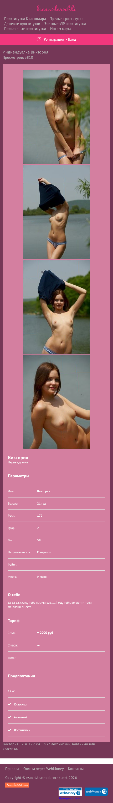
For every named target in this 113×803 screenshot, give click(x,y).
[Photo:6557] (56, 402)
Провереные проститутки (25, 28)
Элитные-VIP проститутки (65, 23)
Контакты (76, 768)
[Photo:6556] (56, 117)
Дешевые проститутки (22, 23)
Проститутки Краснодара (25, 18)
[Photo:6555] (56, 307)
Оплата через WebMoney (43, 768)
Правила (12, 768)
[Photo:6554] (56, 212)
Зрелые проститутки (67, 18)
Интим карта (60, 28)
